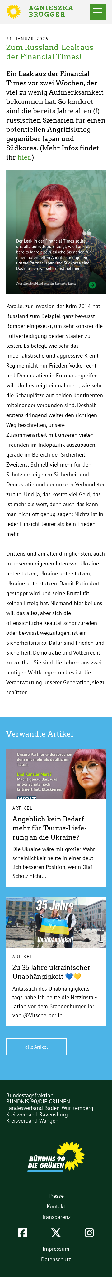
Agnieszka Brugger (55, 11)
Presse (56, 1195)
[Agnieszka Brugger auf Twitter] (56, 1233)
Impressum (56, 1248)
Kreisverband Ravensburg (37, 1114)
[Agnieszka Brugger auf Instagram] (89, 1233)
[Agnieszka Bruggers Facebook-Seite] (22, 1233)
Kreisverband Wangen (32, 1120)
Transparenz (56, 1216)
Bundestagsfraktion (30, 1095)
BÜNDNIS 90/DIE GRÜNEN (38, 1101)
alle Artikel (36, 1047)
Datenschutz (56, 1259)
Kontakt (56, 1206)
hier (23, 157)
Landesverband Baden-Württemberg (49, 1107)
